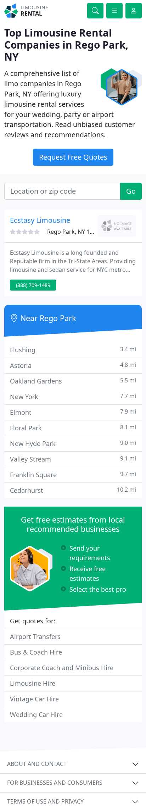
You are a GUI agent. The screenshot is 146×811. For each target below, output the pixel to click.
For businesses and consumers (54, 783)
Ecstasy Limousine (40, 220)
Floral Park (73, 427)
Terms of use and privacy (45, 801)
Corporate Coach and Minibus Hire (61, 667)
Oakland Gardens (73, 380)
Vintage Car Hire (34, 699)
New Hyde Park (73, 443)
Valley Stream (73, 458)
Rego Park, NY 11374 (74, 232)
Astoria (73, 365)
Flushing (73, 349)
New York (73, 396)
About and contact (37, 764)
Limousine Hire (32, 683)
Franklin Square (73, 474)
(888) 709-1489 (33, 285)
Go (131, 191)
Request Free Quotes (73, 157)
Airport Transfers (35, 636)
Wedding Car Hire (36, 714)
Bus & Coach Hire (36, 652)
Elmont (73, 412)
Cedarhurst (73, 490)
